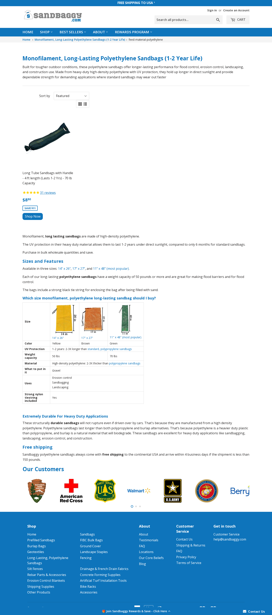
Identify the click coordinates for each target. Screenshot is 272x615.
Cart (241, 19)
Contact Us (184, 539)
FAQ (142, 546)
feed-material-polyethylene (146, 39)
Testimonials (148, 540)
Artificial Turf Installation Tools (103, 580)
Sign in (212, 10)
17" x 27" (78, 268)
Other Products (38, 592)
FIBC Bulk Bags (91, 540)
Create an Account (236, 10)
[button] (136, 611)
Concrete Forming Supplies (100, 575)
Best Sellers (72, 32)
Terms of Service (188, 563)
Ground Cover (90, 546)
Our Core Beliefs (151, 558)
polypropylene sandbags (124, 363)
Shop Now (32, 216)
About (99, 32)
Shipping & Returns (190, 545)
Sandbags (87, 534)
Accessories (88, 592)
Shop (45, 32)
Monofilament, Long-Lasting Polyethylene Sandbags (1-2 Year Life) (80, 39)
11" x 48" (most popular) (111, 268)
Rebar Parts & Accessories (46, 575)
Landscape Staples (94, 552)
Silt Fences (35, 569)
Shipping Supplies (40, 586)
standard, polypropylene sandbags (110, 349)
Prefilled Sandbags (41, 540)
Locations (146, 552)
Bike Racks (88, 586)
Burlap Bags (36, 546)
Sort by (44, 96)
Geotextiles (35, 552)
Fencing (86, 558)
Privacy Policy (186, 557)
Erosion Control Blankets (46, 580)
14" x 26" (64, 268)
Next (241, 491)
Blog (142, 564)
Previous (30, 491)
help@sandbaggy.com (229, 539)
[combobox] (189, 19)
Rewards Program (132, 32)
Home (28, 32)
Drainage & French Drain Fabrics (104, 569)
